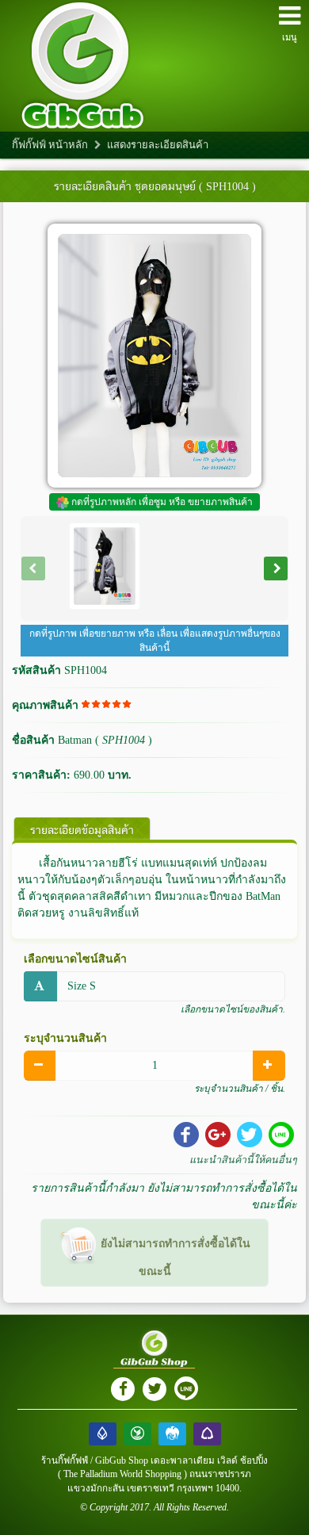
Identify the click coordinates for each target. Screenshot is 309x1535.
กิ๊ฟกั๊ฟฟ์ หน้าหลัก (50, 145)
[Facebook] (123, 1389)
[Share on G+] (218, 1134)
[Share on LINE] (281, 1134)
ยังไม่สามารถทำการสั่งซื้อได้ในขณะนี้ (173, 1257)
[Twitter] (154, 1389)
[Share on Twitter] (249, 1134)
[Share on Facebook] (186, 1134)
